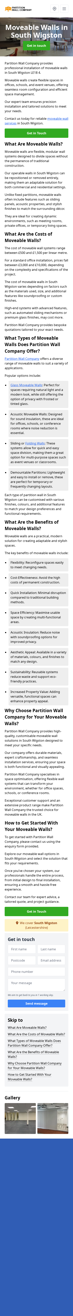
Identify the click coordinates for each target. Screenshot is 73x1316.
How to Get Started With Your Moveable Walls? (29, 1076)
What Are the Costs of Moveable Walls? (36, 1034)
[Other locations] (54, 9)
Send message (36, 1003)
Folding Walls (35, 443)
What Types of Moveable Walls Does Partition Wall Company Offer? (34, 1043)
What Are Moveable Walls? (27, 1027)
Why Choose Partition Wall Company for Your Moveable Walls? (35, 1065)
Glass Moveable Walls (26, 385)
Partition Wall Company (22, 359)
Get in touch (36, 45)
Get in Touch (36, 133)
